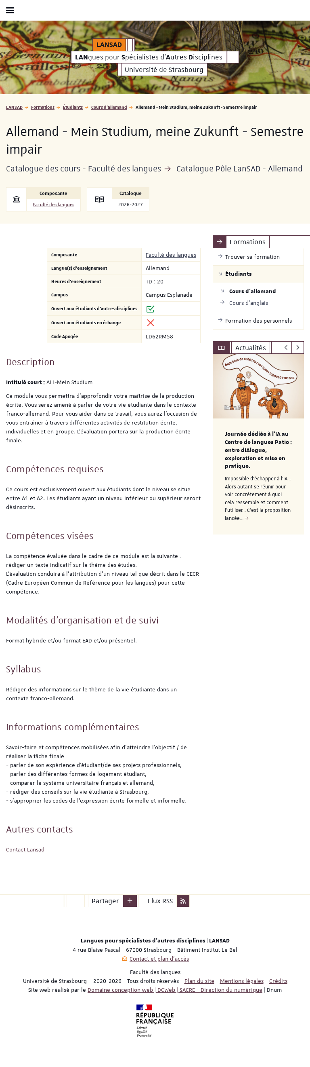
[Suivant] (297, 347)
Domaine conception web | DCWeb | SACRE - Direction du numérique (175, 989)
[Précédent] (286, 347)
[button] (130, 900)
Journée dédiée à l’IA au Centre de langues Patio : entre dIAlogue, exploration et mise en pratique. (258, 450)
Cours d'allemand (109, 107)
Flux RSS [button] (160, 900)
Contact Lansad (25, 849)
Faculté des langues (53, 205)
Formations (42, 107)
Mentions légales (242, 981)
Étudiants (73, 107)
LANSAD (14, 107)
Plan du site (199, 981)
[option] (258, 444)
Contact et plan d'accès (159, 958)
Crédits (278, 981)
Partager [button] (105, 900)
